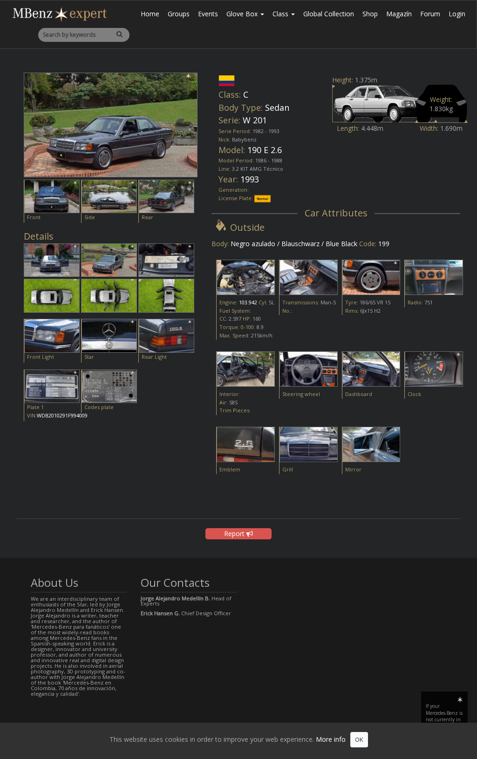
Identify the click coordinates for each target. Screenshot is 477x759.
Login (457, 13)
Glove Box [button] (242, 13)
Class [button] (281, 13)
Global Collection (328, 13)
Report (235, 533)
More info (331, 739)
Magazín (399, 13)
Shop (370, 13)
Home (150, 13)
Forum (430, 13)
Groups (179, 13)
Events (208, 13)
